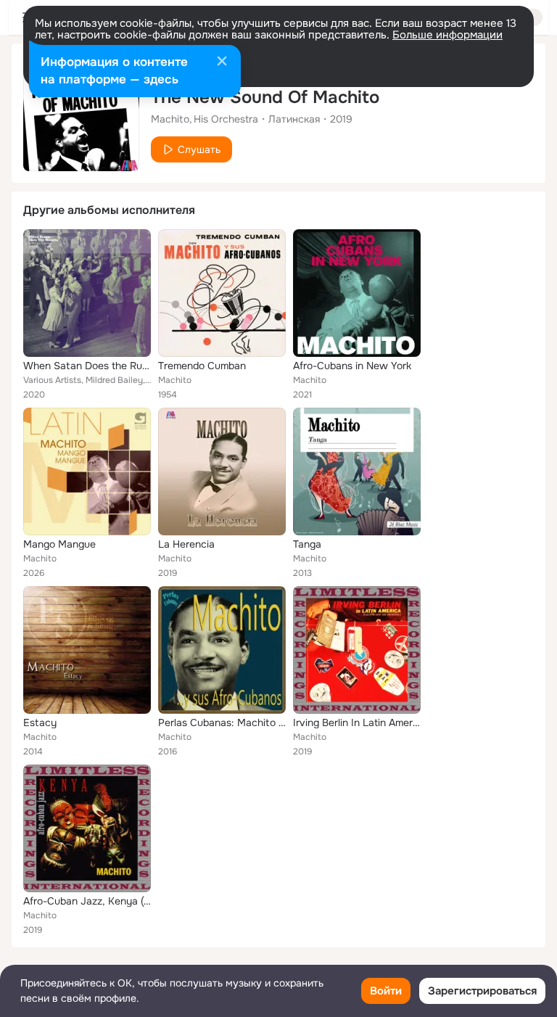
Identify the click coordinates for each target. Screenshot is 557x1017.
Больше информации (447, 35)
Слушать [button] (199, 149)
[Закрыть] (222, 62)
